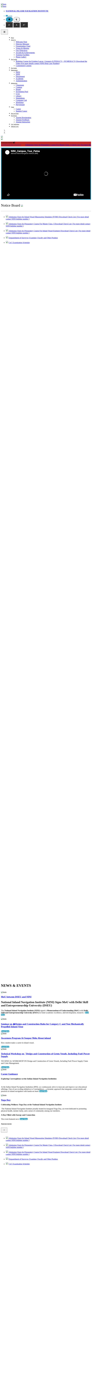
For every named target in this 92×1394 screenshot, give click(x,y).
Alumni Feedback (22, 120)
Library (18, 96)
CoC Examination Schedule (19, 243)
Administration (21, 81)
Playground (20, 105)
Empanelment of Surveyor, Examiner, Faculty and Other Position (33, 238)
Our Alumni (14, 115)
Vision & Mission (22, 48)
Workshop (20, 102)
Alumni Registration (23, 118)
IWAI (18, 72)
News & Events (15, 113)
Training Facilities (22, 55)
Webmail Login (14, 126)
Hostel (18, 89)
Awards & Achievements (25, 53)
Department (20, 76)
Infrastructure (14, 83)
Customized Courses (23, 66)
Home (12, 37)
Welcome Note (21, 42)
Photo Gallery (21, 57)
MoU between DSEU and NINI (16, 997)
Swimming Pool (22, 92)
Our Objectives (21, 50)
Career (12, 107)
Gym (18, 94)
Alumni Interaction (23, 122)
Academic (19, 79)
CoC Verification (15, 124)
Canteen (19, 87)
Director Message (22, 44)
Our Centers (14, 68)
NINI (18, 74)
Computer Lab (21, 100)
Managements (14, 70)
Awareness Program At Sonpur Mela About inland (26, 1038)
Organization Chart (23, 46)
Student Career (21, 111)
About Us (13, 40)
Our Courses (14, 59)
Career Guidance (9, 1074)
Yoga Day (6, 1100)
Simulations (20, 98)
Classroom (20, 85)
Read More (5, 1031)
